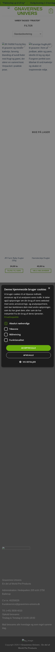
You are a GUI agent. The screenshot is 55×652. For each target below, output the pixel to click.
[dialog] (27, 326)
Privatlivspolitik (11, 317)
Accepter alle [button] (28, 348)
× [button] (49, 288)
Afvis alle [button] (28, 355)
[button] (27, 361)
